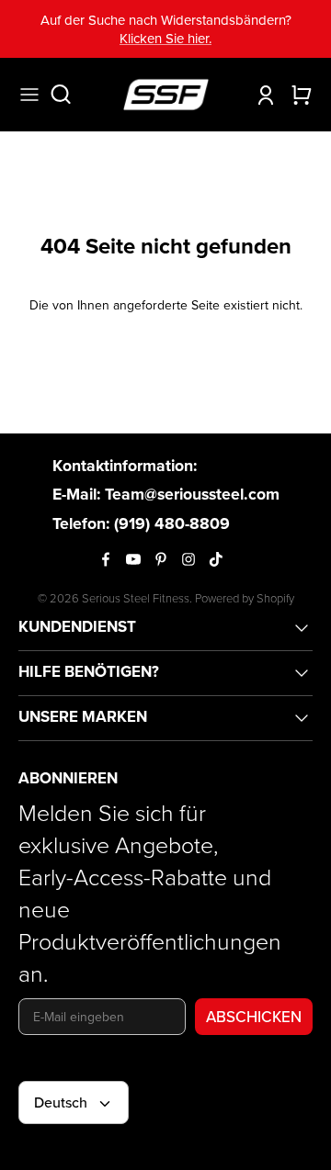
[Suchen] (70, 94)
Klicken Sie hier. (165, 38)
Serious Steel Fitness (135, 598)
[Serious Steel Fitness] (166, 94)
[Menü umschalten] (29, 94)
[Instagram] (188, 559)
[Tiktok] (216, 559)
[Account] (261, 94)
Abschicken (254, 1017)
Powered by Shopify (244, 598)
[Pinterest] (161, 559)
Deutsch (60, 1102)
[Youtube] (133, 559)
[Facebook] (105, 559)
